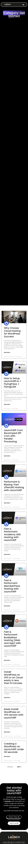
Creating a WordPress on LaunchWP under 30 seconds (14, 748)
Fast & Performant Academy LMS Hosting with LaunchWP (12, 534)
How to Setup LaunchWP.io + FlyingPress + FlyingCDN (12, 382)
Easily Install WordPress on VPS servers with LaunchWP (13, 713)
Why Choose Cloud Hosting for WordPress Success (12, 332)
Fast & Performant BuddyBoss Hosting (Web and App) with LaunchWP (12, 639)
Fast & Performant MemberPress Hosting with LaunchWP (12, 586)
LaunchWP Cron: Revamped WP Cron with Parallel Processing (13, 436)
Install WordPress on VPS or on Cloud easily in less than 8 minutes (13, 677)
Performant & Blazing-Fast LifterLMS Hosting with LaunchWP (14, 486)
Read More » (7, 352)
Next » (19, 767)
